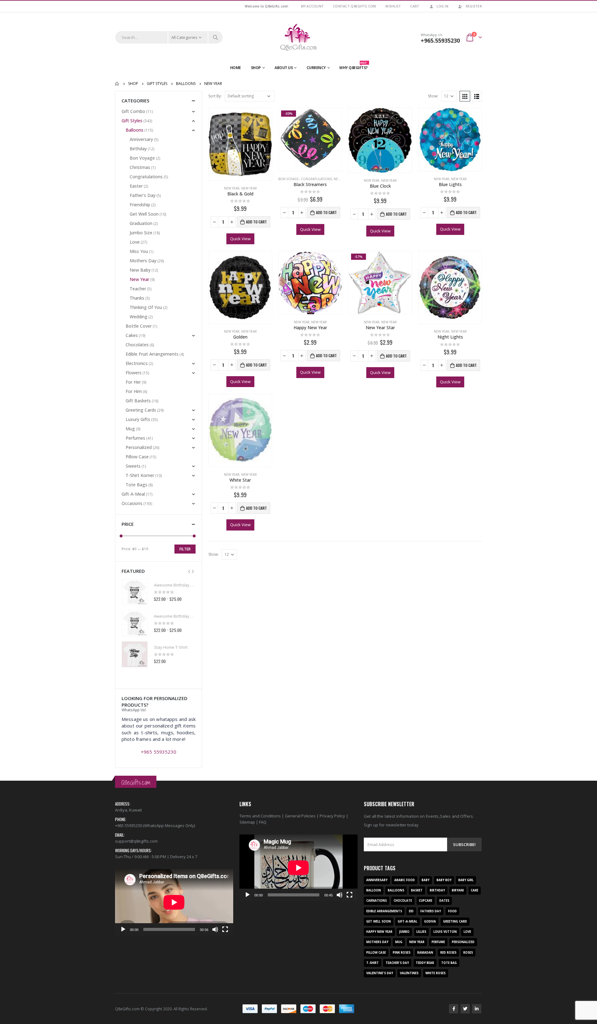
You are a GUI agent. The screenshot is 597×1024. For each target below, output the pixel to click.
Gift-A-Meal (133, 494)
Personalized (139, 447)
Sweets (133, 466)
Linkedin (476, 1008)
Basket (417, 890)
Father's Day (142, 195)
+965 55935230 (158, 752)
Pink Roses (401, 953)
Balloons (134, 130)
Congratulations (316, 179)
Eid (411, 911)
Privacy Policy (332, 816)
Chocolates (137, 345)
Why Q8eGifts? (353, 66)
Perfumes (135, 438)
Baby (425, 880)
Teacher (138, 289)
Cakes (132, 335)
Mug (130, 429)
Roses (468, 953)
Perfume (438, 942)
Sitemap (247, 822)
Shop (256, 67)
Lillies (421, 932)
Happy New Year (379, 932)
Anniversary (141, 139)
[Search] (215, 37)
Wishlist (393, 6)
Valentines (409, 973)
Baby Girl (466, 880)
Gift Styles (132, 121)
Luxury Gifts (138, 419)
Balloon (373, 890)
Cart (414, 6)
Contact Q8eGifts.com (354, 6)
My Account (312, 6)
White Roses (435, 973)
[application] (174, 902)
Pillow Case (137, 457)
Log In (442, 6)
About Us (284, 67)
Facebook (453, 1008)
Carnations (376, 901)
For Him (134, 391)
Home (235, 67)
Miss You (139, 251)
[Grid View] (465, 96)
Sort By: (215, 96)
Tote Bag (449, 963)
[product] (240, 144)
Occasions (132, 503)
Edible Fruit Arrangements (152, 354)
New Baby (140, 270)
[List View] (476, 96)
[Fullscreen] (225, 929)
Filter (185, 549)
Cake (474, 890)
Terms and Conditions (260, 816)
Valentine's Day (379, 973)
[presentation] (189, 571)
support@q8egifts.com (136, 841)
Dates (444, 901)
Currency (316, 67)
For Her (133, 382)
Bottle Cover (139, 326)
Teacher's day (397, 963)
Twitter (465, 1008)
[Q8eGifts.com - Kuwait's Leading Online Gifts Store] (298, 37)
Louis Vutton (445, 932)
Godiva (430, 921)
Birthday (138, 149)
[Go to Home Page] (117, 83)
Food (452, 911)
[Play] (123, 929)
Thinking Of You (146, 307)
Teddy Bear (425, 963)
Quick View (240, 238)
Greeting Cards (141, 410)
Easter (136, 186)
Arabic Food (404, 880)
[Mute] (215, 929)
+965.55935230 (440, 40)
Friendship (140, 205)
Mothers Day (143, 261)
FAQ (262, 822)
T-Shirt (372, 963)
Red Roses (448, 953)
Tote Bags (136, 485)
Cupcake (425, 901)
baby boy (444, 880)
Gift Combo (133, 111)
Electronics (137, 363)
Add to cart (256, 221)
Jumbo (404, 932)
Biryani (458, 890)
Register (474, 6)
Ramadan (425, 953)
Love (135, 242)
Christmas (140, 167)
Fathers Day (430, 911)
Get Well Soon (144, 214)
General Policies (300, 816)
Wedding (138, 317)
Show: (433, 96)
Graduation (141, 223)
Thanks (137, 298)
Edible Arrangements (384, 911)
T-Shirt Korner (140, 475)
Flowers (133, 373)
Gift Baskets (138, 401)
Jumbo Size (141, 233)
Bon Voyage (288, 179)
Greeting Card (455, 921)
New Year (231, 188)
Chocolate (403, 901)
